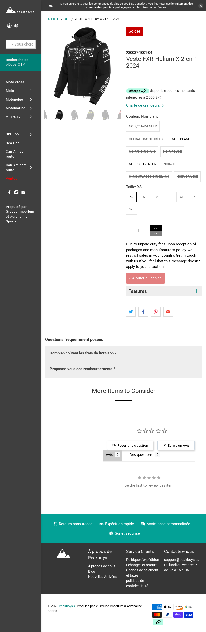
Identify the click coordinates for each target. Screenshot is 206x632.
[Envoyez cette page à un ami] (168, 312)
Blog (91, 571)
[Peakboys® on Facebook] (9, 193)
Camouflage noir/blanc (149, 176)
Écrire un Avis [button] (178, 445)
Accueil (53, 19)
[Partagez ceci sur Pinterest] (156, 312)
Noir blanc (181, 139)
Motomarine (15, 108)
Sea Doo (13, 143)
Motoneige (14, 99)
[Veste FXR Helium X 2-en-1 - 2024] (82, 66)
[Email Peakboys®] (23, 193)
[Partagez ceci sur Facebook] (143, 312)
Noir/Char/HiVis (142, 151)
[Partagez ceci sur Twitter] (131, 312)
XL (182, 197)
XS (131, 197)
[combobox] (21, 44)
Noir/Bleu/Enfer (142, 164)
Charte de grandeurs (143, 105)
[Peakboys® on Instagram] (16, 193)
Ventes (11, 178)
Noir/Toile (172, 164)
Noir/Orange (187, 176)
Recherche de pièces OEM (17, 62)
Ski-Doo (12, 134)
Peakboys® (67, 606)
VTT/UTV (13, 117)
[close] (200, 5)
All (66, 19)
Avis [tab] (109, 454)
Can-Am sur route (15, 154)
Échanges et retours (141, 565)
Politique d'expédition (142, 560)
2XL (194, 197)
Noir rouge (172, 151)
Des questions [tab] (141, 454)
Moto (10, 91)
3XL (131, 209)
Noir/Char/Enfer (143, 126)
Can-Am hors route (16, 167)
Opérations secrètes (146, 139)
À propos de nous (101, 566)
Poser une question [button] (133, 445)
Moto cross (15, 82)
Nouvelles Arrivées (102, 577)
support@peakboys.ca (181, 560)
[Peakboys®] (20, 10)
